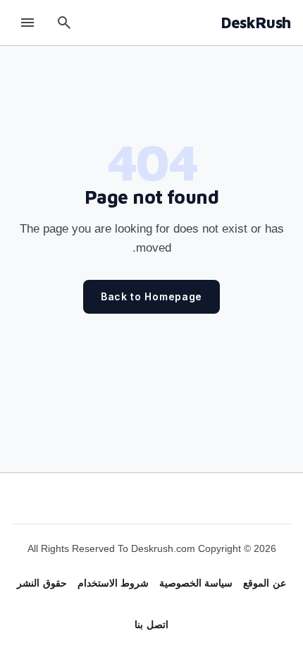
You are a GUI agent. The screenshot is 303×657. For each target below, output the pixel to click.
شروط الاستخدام (113, 583)
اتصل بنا (151, 624)
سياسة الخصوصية (196, 583)
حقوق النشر (41, 583)
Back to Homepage (151, 296)
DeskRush (255, 22)
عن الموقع (264, 583)
